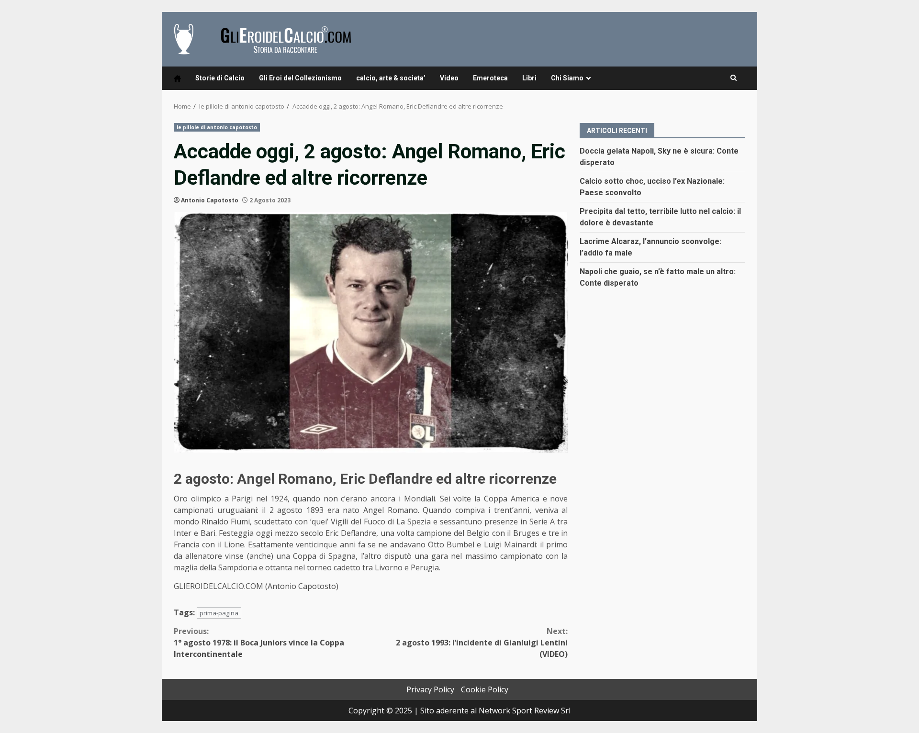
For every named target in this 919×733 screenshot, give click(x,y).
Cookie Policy (484, 689)
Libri (529, 78)
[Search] (733, 78)
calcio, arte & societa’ (391, 78)
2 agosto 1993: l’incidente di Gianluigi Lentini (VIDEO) (482, 642)
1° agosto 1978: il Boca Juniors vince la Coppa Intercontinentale (259, 642)
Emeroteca (490, 78)
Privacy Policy (430, 689)
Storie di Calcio (220, 78)
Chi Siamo (567, 78)
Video (449, 78)
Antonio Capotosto (209, 200)
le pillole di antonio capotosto (217, 127)
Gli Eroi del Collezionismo (300, 78)
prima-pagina (219, 613)
